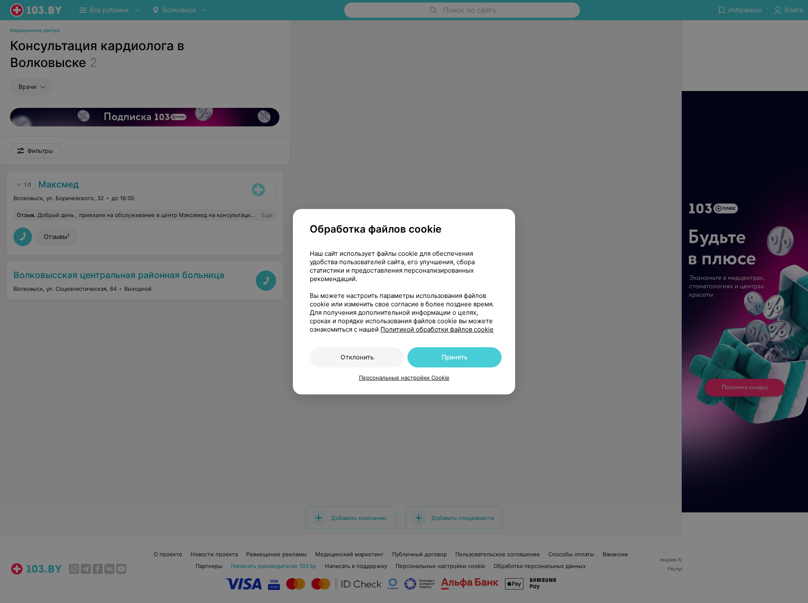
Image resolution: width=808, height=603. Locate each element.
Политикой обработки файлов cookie (437, 329)
